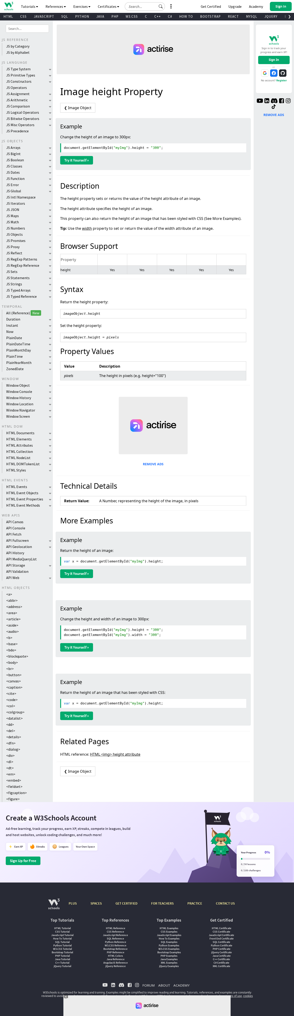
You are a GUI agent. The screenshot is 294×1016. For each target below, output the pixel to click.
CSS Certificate (221, 931)
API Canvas (14, 521)
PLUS (73, 903)
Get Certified (211, 6)
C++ (157, 16)
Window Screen (18, 416)
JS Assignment (18, 93)
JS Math (12, 222)
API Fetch (13, 534)
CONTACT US (225, 903)
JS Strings (14, 284)
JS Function (15, 178)
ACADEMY (181, 985)
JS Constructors (18, 81)
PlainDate (14, 337)
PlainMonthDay (18, 350)
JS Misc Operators (20, 124)
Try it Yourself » (76, 160)
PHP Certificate (221, 949)
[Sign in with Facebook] (273, 73)
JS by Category (17, 46)
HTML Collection (19, 451)
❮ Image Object (77, 107)
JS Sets (11, 271)
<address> (14, 606)
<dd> (10, 724)
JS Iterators (15, 203)
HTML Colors (115, 955)
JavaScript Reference (115, 935)
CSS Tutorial (62, 931)
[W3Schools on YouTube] (260, 101)
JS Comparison (18, 106)
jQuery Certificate (221, 952)
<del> (10, 730)
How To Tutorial (62, 938)
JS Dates (13, 172)
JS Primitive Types (20, 75)
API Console (15, 528)
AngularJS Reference (115, 962)
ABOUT (164, 985)
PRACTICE (194, 903)
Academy (256, 6)
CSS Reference (115, 931)
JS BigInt (13, 153)
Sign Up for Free (23, 860)
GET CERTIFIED (126, 903)
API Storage (15, 565)
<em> (10, 774)
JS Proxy (13, 246)
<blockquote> (17, 656)
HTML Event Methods (23, 505)
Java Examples (169, 959)
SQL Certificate (221, 942)
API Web (12, 577)
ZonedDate (15, 368)
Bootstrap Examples (169, 952)
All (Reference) (22, 313)
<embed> (13, 780)
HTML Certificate (221, 928)
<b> (9, 637)
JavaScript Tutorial (62, 935)
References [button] (54, 6)
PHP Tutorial (62, 955)
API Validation (17, 571)
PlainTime (14, 356)
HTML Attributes (19, 445)
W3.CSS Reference (115, 945)
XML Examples (169, 962)
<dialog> (13, 749)
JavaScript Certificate (221, 935)
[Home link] (8, 6)
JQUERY (270, 16)
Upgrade (235, 6)
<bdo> (11, 650)
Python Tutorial (62, 945)
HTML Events (16, 486)
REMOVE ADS (153, 464)
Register (281, 80)
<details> (13, 737)
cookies (248, 996)
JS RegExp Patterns (21, 259)
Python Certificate (221, 945)
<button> (14, 675)
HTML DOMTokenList (23, 464)
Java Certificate (221, 955)
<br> (10, 668)
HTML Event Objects (22, 493)
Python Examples (169, 945)
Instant (12, 325)
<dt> (10, 768)
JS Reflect (14, 253)
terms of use (234, 996)
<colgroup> (15, 712)
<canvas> (13, 681)
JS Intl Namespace (21, 197)
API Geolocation (19, 546)
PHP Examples (169, 955)
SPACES (96, 903)
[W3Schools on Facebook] (281, 101)
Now (9, 331)
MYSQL (251, 16)
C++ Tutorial (62, 962)
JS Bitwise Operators (22, 118)
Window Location (19, 404)
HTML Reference (115, 928)
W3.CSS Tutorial (62, 949)
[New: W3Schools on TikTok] (274, 106)
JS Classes (14, 166)
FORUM (148, 985)
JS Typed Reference (21, 296)
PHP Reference (115, 952)
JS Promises (15, 240)
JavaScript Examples (169, 935)
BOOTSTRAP (210, 16)
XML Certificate (221, 966)
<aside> (12, 625)
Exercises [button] (80, 6)
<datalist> (14, 718)
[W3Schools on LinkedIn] (267, 101)
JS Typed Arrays (18, 290)
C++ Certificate (221, 959)
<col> (10, 706)
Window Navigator (20, 410)
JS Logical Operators (22, 112)
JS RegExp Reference (22, 265)
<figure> (13, 799)
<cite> (11, 693)
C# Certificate (221, 962)
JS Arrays (13, 147)
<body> (12, 662)
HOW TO (186, 16)
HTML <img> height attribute (115, 754)
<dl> (9, 761)
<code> (12, 699)
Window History (18, 397)
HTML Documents (20, 433)
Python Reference (115, 942)
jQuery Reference (115, 966)
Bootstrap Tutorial (62, 952)
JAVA (100, 16)
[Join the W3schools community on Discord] (274, 101)
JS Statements (18, 277)
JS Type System (18, 69)
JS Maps (12, 215)
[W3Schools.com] (53, 906)
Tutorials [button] (28, 6)
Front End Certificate (221, 938)
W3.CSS (132, 16)
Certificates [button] (107, 6)
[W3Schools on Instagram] (288, 101)
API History (15, 553)
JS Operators (16, 87)
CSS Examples (169, 931)
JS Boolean (15, 160)
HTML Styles (16, 470)
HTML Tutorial (62, 928)
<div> (10, 755)
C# (170, 16)
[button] (161, 6)
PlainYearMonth (18, 362)
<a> (9, 594)
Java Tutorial (62, 959)
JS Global (13, 191)
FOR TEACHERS (162, 903)
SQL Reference (115, 938)
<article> (13, 619)
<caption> (14, 687)
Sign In (274, 60)
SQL (64, 16)
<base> (12, 643)
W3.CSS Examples (168, 949)
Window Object (18, 385)
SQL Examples (169, 942)
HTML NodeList (18, 457)
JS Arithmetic (17, 100)
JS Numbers (15, 228)
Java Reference (115, 959)
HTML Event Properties (24, 499)
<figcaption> (16, 792)
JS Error (12, 184)
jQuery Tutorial (62, 966)
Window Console (19, 391)
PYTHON (82, 16)
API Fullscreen (17, 540)
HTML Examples (169, 928)
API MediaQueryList (21, 559)
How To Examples (169, 938)
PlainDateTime (18, 344)
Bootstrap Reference (115, 949)
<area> (11, 612)
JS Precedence (17, 131)
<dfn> (11, 743)
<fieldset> (14, 786)
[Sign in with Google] (265, 73)
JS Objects (14, 234)
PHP (115, 16)
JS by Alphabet (18, 52)
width (87, 228)
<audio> (12, 631)
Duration (13, 319)
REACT (233, 16)
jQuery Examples (169, 966)
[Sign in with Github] (282, 73)
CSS (23, 16)
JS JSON (12, 209)
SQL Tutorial (62, 942)
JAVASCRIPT (44, 16)
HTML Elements (19, 439)
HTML (8, 16)
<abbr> (12, 600)
